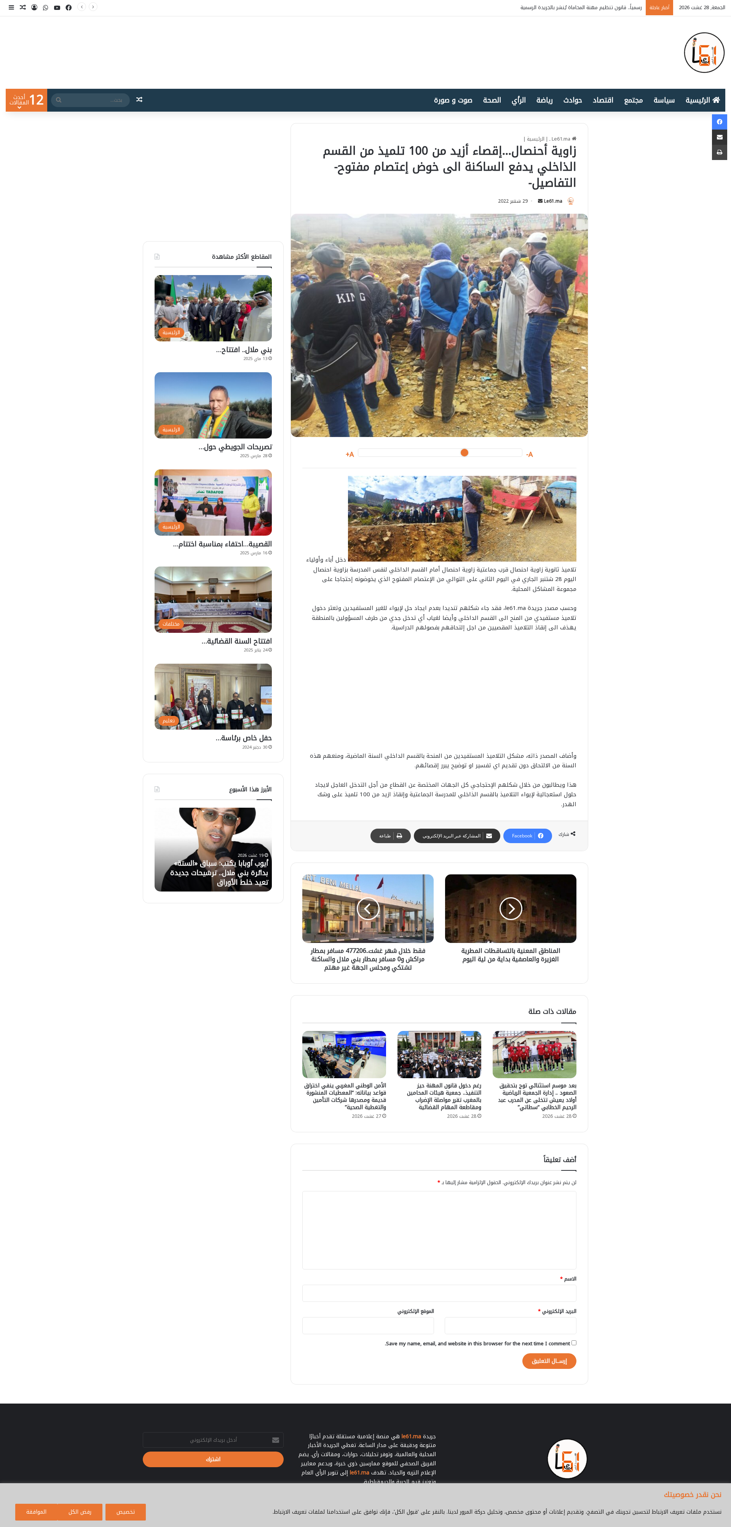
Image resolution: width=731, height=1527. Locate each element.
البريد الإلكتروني (557, 1311)
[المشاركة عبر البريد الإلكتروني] (719, 137)
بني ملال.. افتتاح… (244, 349)
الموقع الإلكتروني (415, 1311)
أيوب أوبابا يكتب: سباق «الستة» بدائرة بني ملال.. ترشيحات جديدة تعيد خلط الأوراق (554, 7)
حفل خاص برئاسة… (244, 737)
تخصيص (126, 1512)
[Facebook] (719, 122)
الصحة (492, 100)
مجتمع (633, 100)
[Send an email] (540, 201)
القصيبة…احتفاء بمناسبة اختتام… (222, 544)
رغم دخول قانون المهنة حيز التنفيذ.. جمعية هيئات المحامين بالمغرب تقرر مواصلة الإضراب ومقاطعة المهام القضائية (444, 1096)
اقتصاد (603, 100)
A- (529, 455)
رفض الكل (80, 1512)
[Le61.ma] (704, 53)
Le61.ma (553, 201)
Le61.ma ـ (560, 139)
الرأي (519, 100)
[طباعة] (719, 152)
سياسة (664, 100)
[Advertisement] (439, 695)
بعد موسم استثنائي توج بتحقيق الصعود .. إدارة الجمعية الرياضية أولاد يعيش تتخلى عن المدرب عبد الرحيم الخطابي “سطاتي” (537, 1096)
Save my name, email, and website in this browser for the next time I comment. (477, 1343)
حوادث (572, 100)
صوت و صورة (453, 100)
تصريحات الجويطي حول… (235, 446)
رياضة (544, 100)
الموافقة (36, 1512)
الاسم (568, 1279)
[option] (213, 850)
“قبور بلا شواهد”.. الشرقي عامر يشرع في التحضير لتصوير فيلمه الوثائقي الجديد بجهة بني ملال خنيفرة (221, 868)
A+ (350, 455)
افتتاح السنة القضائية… (237, 641)
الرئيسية (699, 100)
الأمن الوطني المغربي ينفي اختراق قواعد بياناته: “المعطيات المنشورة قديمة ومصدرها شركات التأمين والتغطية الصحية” (345, 1096)
